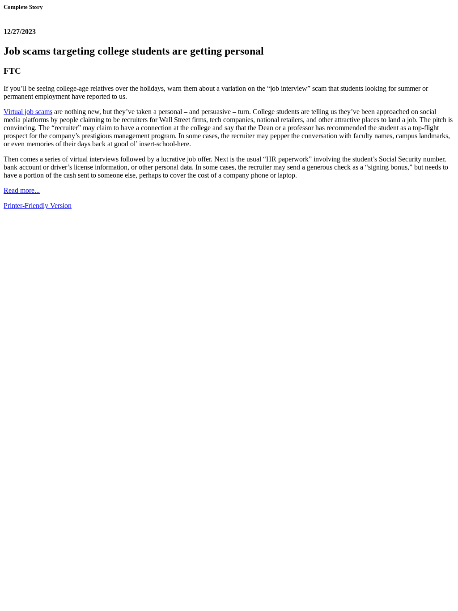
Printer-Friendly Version (38, 205)
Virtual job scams (28, 111)
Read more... (22, 190)
